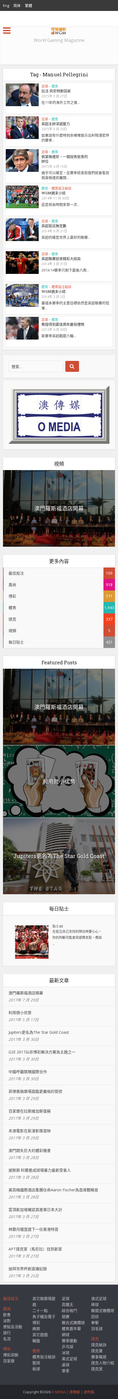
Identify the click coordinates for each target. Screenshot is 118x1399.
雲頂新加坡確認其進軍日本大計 (35, 1209)
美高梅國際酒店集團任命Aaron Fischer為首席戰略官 (53, 1189)
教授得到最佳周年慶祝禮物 (62, 324)
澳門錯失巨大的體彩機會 (30, 1150)
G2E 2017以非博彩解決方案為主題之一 (42, 1052)
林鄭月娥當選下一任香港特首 (33, 1229)
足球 (44, 86)
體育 (55, 86)
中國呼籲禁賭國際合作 (28, 1071)
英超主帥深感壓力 (55, 123)
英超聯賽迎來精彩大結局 (61, 258)
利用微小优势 (59, 781)
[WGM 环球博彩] (58, 30)
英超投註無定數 (53, 225)
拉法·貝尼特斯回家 (56, 90)
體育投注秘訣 (61, 188)
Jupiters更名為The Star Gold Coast (59, 855)
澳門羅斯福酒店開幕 (59, 508)
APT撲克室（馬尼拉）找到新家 (35, 1249)
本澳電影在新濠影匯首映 (30, 1130)
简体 (17, 5)
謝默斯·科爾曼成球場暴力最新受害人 (40, 1170)
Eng (6, 5)
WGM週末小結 (53, 192)
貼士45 (57, 926)
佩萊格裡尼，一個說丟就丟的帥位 (64, 159)
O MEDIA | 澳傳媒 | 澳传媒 (73, 1391)
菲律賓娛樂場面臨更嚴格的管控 (35, 1091)
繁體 (28, 5)
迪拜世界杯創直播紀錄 (28, 1268)
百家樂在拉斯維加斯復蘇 (30, 1111)
